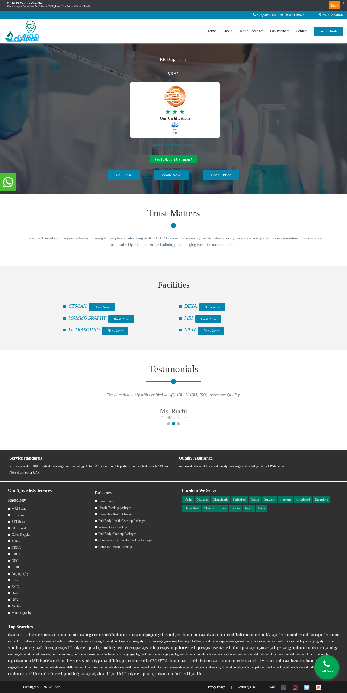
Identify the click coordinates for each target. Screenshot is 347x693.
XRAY (190, 329)
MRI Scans (19, 509)
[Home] (22, 31)
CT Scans (18, 515)
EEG (15, 580)
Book (334, 5)
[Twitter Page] (307, 687)
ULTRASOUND (84, 329)
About (227, 31)
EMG (15, 587)
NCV (15, 600)
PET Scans (19, 522)
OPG (15, 561)
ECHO (16, 567)
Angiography (20, 574)
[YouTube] (318, 687)
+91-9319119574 (292, 15)
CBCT (16, 554)
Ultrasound (19, 528)
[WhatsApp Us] (8, 182)
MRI (188, 318)
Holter (16, 593)
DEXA (190, 306)
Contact (301, 31)
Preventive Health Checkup (115, 514)
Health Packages (250, 31)
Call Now (124, 175)
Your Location (332, 15)
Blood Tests (106, 501)
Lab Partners (279, 31)
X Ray (16, 541)
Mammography (21, 613)
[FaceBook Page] (283, 687)
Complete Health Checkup (115, 547)
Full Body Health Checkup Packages (122, 521)
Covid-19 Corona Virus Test (25, 3)
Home (211, 31)
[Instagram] (295, 687)
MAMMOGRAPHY (87, 318)
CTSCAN (77, 306)
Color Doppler (21, 535)
